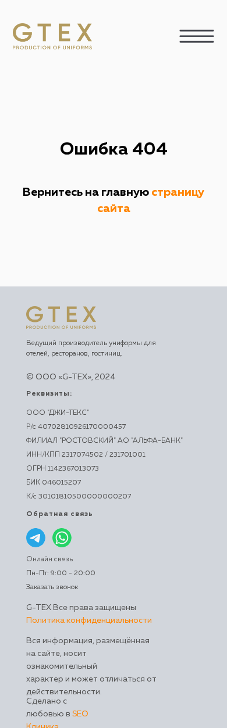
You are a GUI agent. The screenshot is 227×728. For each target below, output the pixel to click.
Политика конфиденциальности (89, 620)
